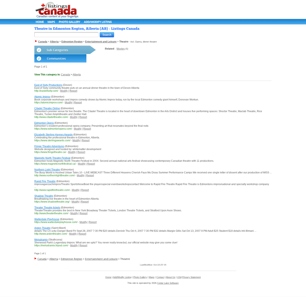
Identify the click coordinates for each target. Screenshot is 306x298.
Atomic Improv (42, 96)
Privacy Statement (191, 277)
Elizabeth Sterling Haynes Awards (53, 134)
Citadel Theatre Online (47, 108)
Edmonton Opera (44, 122)
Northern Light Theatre (47, 169)
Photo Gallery (69, 22)
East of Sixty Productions (48, 85)
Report (73, 90)
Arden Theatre (42, 228)
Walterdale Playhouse (46, 219)
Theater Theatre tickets (47, 207)
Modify (64, 90)
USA (179, 277)
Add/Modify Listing (98, 22)
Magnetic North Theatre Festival (52, 158)
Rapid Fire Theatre (45, 181)
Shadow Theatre (43, 195)
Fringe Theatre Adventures (49, 146)
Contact (160, 277)
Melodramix (41, 239)
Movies (121, 48)
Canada (65, 74)
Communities (56, 58)
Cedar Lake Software (168, 283)
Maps (51, 22)
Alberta (77, 74)
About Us (170, 277)
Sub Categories (57, 50)
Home (40, 22)
